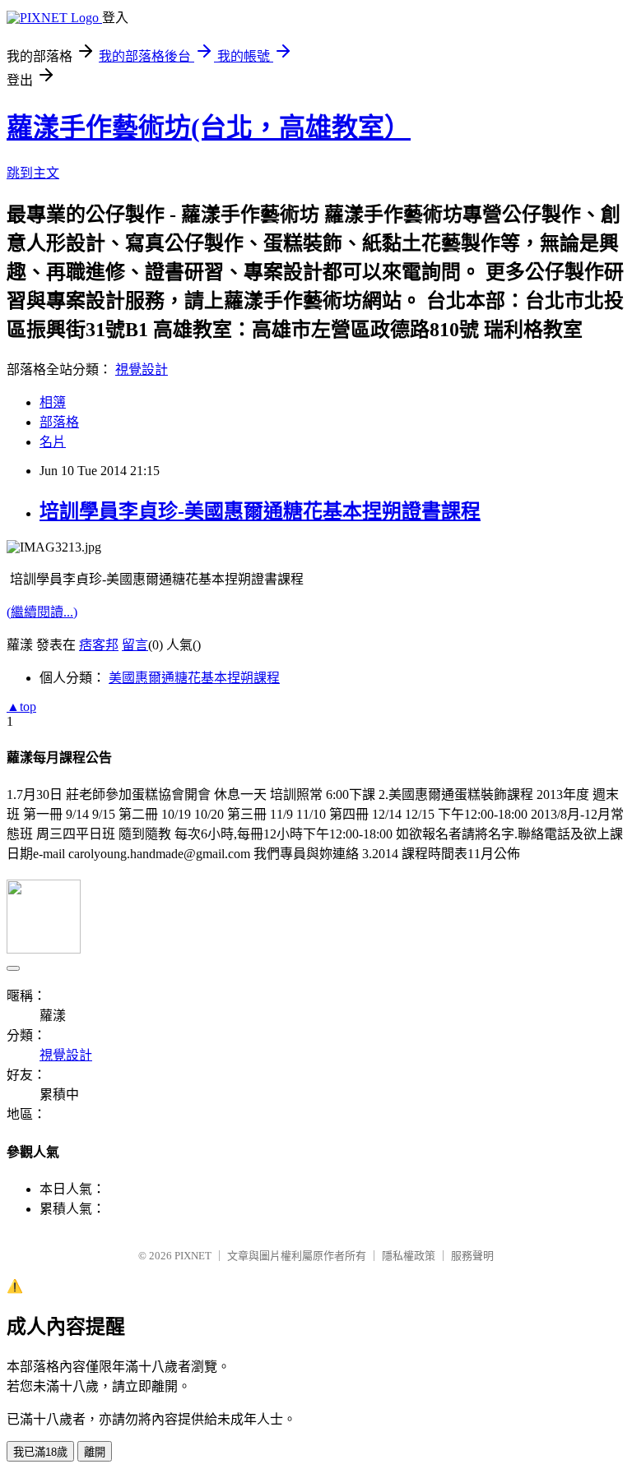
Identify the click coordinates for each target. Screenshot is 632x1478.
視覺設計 (141, 369)
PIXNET (192, 1255)
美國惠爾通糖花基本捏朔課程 (194, 678)
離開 (94, 1452)
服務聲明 (472, 1255)
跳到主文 (33, 173)
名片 (53, 442)
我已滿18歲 (40, 1452)
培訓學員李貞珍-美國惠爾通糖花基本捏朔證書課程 (260, 511)
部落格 (59, 422)
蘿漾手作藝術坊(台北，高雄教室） (209, 127)
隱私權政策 (408, 1255)
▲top (21, 707)
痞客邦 (98, 645)
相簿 (53, 402)
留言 (135, 645)
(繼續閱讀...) (42, 612)
